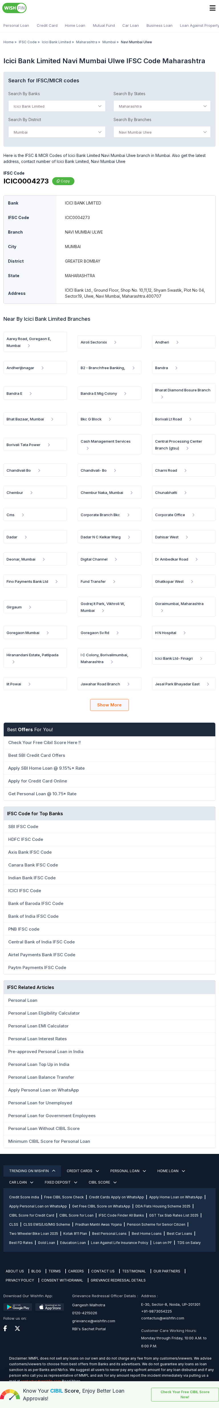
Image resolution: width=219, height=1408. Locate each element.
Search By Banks (24, 93)
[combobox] (57, 106)
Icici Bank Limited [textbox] (29, 106)
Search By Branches (132, 119)
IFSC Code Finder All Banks (121, 1215)
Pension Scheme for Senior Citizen (156, 1224)
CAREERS (76, 1271)
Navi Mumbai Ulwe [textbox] (135, 132)
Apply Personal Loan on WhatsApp (38, 1206)
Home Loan (75, 25)
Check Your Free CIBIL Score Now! (185, 1394)
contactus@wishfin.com (162, 1318)
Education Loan (73, 1243)
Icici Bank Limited (56, 42)
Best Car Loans (179, 1233)
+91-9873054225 (156, 1311)
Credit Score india (24, 1197)
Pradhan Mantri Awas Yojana (98, 1224)
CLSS (13, 1224)
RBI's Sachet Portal (89, 1329)
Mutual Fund (104, 25)
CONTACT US (103, 1271)
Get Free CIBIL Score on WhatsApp (101, 1206)
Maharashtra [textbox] (130, 106)
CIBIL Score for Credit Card (31, 1215)
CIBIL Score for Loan (76, 1215)
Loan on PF (162, 1243)
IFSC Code (28, 42)
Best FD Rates (21, 1243)
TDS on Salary (189, 1243)
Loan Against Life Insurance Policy (119, 1243)
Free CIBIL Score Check (64, 1197)
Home (8, 42)
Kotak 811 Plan (75, 1233)
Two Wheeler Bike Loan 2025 (33, 1233)
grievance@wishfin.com (93, 1321)
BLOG (36, 1271)
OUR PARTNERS (166, 1271)
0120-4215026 (84, 1313)
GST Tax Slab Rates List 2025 (173, 1215)
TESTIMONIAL (134, 1271)
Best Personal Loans (109, 1233)
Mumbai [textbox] (21, 132)
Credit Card (47, 25)
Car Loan (130, 25)
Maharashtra (86, 42)
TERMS (54, 1271)
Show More (109, 705)
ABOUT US (15, 1271)
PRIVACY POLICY (20, 1280)
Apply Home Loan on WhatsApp (175, 1197)
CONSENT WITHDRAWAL (62, 1280)
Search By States (129, 93)
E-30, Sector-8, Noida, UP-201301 (170, 1304)
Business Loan (160, 25)
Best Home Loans (147, 1233)
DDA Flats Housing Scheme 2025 (162, 1206)
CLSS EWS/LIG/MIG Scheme (46, 1224)
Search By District (24, 119)
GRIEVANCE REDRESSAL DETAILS (118, 1280)
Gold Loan (46, 1243)
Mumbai (109, 42)
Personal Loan (16, 25)
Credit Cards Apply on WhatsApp (116, 1197)
